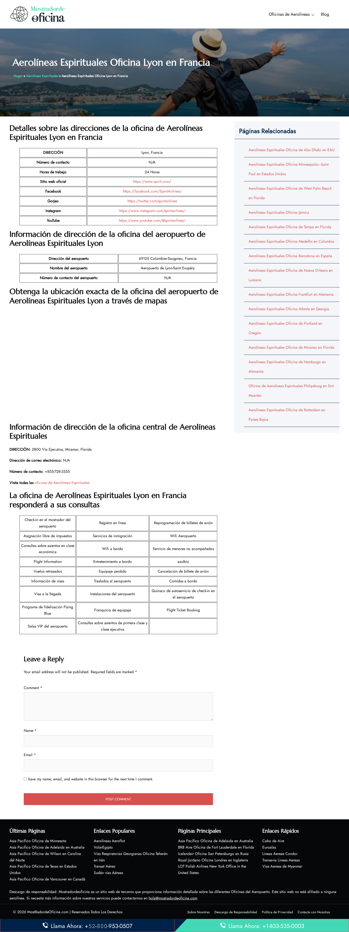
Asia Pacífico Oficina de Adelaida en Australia (47, 847)
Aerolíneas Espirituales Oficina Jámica (279, 212)
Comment (33, 688)
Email (30, 755)
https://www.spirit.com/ (152, 181)
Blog (325, 14)
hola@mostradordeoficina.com (173, 898)
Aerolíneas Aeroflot (109, 841)
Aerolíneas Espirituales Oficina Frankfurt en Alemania (291, 294)
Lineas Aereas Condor (279, 853)
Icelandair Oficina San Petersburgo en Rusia (213, 853)
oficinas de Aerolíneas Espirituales (62, 482)
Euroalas (269, 847)
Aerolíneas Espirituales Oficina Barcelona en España (290, 256)
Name (30, 730)
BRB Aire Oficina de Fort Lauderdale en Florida (216, 847)
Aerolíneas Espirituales (42, 75)
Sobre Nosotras (198, 912)
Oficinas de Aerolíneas (289, 14)
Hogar (18, 75)
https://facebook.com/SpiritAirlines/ (152, 191)
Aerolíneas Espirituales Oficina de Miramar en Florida (291, 347)
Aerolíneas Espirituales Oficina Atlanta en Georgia (289, 309)
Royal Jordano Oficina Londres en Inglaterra (213, 860)
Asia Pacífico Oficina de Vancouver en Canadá (47, 879)
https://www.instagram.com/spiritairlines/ (152, 210)
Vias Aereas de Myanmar (282, 866)
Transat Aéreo (104, 866)
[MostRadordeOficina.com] (37, 14)
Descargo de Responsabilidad (235, 912)
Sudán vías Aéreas (108, 872)
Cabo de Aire (273, 841)
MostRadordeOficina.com (47, 912)
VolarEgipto (103, 847)
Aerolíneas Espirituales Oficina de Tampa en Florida (290, 227)
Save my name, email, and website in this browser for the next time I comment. (90, 779)
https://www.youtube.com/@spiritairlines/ (152, 220)
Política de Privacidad (277, 912)
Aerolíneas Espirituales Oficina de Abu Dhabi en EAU (292, 150)
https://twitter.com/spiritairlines (152, 201)
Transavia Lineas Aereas (281, 860)
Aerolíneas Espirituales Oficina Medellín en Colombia (291, 241)
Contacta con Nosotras (314, 912)
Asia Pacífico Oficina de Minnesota (37, 841)
